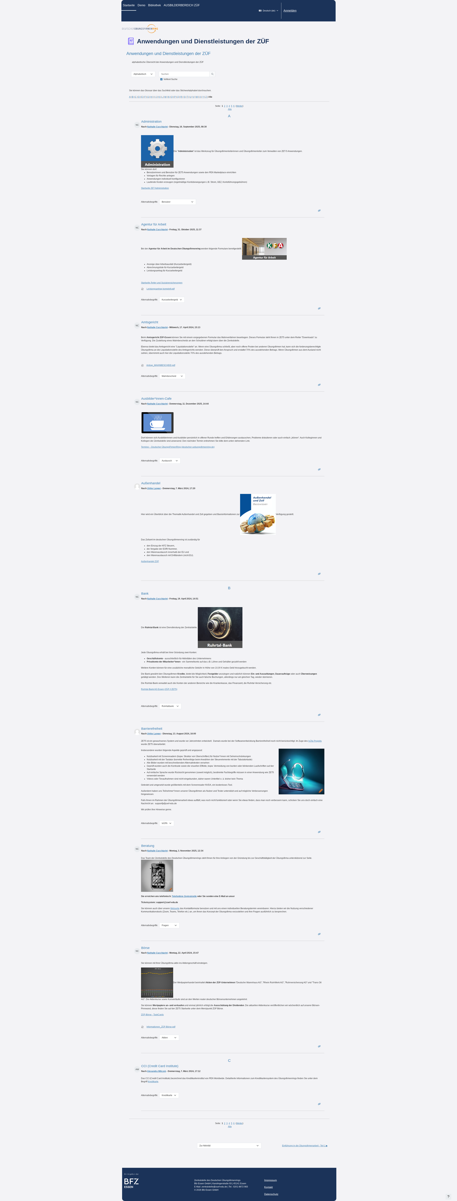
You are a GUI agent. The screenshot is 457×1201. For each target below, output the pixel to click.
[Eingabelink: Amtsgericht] (320, 385)
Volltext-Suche (170, 79)
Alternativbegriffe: (149, 202)
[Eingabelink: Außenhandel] (320, 574)
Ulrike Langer (154, 488)
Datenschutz (271, 1194)
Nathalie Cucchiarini (157, 126)
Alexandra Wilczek (156, 1071)
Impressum (270, 1180)
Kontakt (268, 1187)
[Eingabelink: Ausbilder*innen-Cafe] (320, 469)
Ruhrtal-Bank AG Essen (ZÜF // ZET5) (159, 689)
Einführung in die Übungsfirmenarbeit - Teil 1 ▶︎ (305, 1145)
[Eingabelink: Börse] (320, 1046)
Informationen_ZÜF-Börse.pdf (161, 1027)
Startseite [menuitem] (129, 5)
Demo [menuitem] (141, 5)
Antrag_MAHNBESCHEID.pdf (160, 365)
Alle (230, 109)
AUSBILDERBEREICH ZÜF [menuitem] (182, 5)
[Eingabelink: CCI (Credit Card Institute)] (320, 1104)
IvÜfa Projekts (315, 741)
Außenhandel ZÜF (150, 561)
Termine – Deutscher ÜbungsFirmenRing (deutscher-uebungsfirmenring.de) (178, 447)
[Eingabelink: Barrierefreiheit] (320, 832)
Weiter (239, 106)
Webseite (174, 908)
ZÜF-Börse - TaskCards (152, 1014)
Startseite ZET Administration (155, 188)
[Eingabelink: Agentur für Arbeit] (320, 308)
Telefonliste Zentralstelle (184, 896)
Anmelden (290, 10)
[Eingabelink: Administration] (320, 210)
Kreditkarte (153, 1081)
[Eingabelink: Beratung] (320, 934)
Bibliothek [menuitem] (154, 5)
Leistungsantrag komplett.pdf (161, 289)
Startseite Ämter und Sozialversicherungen (161, 283)
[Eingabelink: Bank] (320, 715)
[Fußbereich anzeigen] (448, 1197)
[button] (268, 11)
